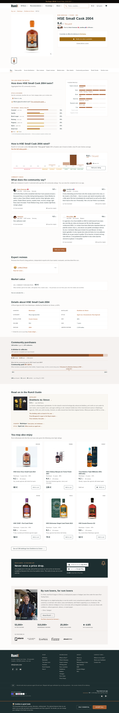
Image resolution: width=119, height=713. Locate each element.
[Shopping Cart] (106, 5)
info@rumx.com (16, 664)
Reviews (79, 660)
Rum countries (64, 667)
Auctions (44, 664)
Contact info (97, 662)
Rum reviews (40, 70)
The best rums (46, 662)
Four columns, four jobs (37, 418)
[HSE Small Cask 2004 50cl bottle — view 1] (14, 60)
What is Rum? (63, 657)
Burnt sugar (17, 116)
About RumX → (48, 615)
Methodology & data (82, 662)
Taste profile (18, 70)
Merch (44, 669)
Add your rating (96, 167)
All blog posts (63, 664)
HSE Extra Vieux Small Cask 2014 (24, 472)
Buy (11, 70)
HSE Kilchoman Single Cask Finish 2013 (59, 523)
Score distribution (29, 70)
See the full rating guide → (20, 149)
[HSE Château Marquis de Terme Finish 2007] (59, 456)
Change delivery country (82, 43)
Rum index (62, 676)
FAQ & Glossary (64, 660)
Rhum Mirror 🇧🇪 (71, 216)
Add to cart (36, 487)
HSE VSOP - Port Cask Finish (23, 523)
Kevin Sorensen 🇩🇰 (22, 189)
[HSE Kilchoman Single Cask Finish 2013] (59, 508)
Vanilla (13, 113)
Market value (60, 70)
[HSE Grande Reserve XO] (92, 508)
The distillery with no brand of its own (41, 413)
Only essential (84, 707)
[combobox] (76, 6)
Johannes (20, 216)
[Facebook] (12, 669)
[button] (32, 35)
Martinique (32, 310)
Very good (68, 24)
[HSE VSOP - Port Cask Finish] (26, 508)
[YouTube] (20, 669)
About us (79, 657)
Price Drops (63, 678)
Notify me (101, 487)
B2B (78, 667)
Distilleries (62, 669)
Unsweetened (87, 314)
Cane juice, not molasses (36, 423)
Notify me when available (84, 39)
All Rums (44, 657)
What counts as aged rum (33, 426)
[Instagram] (16, 669)
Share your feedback (99, 660)
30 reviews (23, 479)
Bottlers (62, 671)
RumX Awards (46, 667)
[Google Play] (106, 696)
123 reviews (23, 530)
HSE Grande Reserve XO (87, 523)
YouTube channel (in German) (50, 619)
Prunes (87, 100)
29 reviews (55, 479)
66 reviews (88, 479)
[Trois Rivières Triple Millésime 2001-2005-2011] (92, 456)
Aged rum (80, 314)
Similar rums (104, 70)
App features (80, 664)
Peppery (16, 122)
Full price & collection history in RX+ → (71, 367)
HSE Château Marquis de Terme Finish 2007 (59, 472)
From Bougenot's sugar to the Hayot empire (43, 416)
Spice (16, 125)
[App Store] (102, 696)
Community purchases (82, 70)
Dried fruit (14, 128)
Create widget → (32, 331)
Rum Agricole (62, 15)
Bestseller (45, 660)
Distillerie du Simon (83, 310)
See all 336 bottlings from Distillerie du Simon (29, 548)
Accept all (99, 707)
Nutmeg (16, 119)
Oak (80, 96)
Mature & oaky (17, 98)
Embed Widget (81, 669)
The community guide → (38, 101)
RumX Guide (94, 70)
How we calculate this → (18, 292)
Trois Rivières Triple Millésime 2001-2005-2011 (90, 472)
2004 (30, 327)
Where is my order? (99, 657)
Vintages (62, 673)
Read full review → (18, 270)
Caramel (16, 110)
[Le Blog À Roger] (15, 267)
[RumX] (14, 6)
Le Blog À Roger (22, 267)
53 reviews (55, 530)
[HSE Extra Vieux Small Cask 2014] (26, 456)
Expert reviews (50, 70)
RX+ (78, 671)
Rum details (70, 70)
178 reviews (88, 530)
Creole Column (33, 319)
